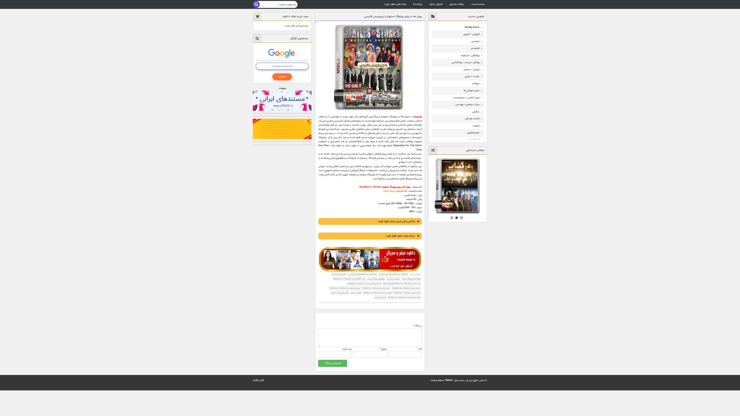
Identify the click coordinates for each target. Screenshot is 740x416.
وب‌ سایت (346, 349)
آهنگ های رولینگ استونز (411, 279)
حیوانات (475, 84)
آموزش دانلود (435, 4)
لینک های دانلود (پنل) (395, 4)
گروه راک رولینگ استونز (339, 292)
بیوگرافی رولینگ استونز (376, 279)
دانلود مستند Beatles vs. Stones (406, 288)
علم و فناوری (473, 133)
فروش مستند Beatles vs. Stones (377, 292)
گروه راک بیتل (356, 292)
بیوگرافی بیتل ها (393, 279)
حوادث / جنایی (471, 76)
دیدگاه (417, 326)
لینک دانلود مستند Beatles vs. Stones (404, 297)
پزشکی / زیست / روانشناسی (465, 62)
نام (419, 349)
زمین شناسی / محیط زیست (466, 98)
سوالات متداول (456, 4)
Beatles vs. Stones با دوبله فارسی (393, 274)
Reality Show (472, 27)
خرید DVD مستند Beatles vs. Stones (349, 279)
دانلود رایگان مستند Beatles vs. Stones (364, 283)
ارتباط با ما (417, 4)
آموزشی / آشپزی (471, 34)
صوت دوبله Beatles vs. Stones (407, 292)
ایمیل (383, 349)
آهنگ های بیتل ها (339, 274)
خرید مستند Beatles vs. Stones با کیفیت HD (401, 283)
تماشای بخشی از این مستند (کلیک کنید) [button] (396, 221)
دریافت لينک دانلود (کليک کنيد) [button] (400, 236)
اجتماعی (475, 41)
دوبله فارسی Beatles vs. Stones (376, 288)
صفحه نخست (478, 4)
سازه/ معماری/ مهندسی (467, 105)
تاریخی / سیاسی (471, 69)
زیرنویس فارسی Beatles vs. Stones (345, 288)
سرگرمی (475, 112)
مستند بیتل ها (380, 297)
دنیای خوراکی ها (471, 90)
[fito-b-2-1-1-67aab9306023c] (370, 260)
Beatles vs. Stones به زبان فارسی (362, 274)
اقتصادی (475, 48)
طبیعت (475, 126)
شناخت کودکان (472, 119)
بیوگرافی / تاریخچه (470, 55)
